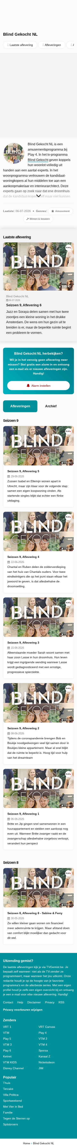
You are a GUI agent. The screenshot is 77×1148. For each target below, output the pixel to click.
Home (26, 1143)
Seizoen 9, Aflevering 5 (23, 471)
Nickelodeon (47, 1062)
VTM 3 (7, 1044)
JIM (41, 1068)
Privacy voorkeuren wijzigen (23, 1009)
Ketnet (7, 1056)
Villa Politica (10, 1094)
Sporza (43, 1050)
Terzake (8, 1088)
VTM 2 (43, 1038)
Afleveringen (20, 406)
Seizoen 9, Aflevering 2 (23, 728)
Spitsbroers (10, 1124)
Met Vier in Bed (13, 1106)
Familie (8, 1112)
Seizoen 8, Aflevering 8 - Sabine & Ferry (34, 913)
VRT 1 (7, 1026)
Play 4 (43, 1032)
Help (20, 1002)
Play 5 (7, 1038)
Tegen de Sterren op (16, 1118)
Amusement (62, 211)
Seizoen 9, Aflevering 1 (23, 813)
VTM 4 (43, 1044)
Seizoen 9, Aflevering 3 (23, 642)
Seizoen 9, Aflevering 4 (23, 556)
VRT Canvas (47, 1026)
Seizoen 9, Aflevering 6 (23, 305)
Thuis (6, 1083)
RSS (61, 1002)
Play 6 (7, 1050)
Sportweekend (12, 1100)
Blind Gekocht (38, 160)
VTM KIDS (10, 1062)
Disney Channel (13, 1068)
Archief (50, 406)
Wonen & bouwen (39, 219)
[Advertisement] (38, 95)
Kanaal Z (44, 1056)
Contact (8, 1002)
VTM (6, 1032)
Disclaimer (34, 1002)
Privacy (49, 1002)
